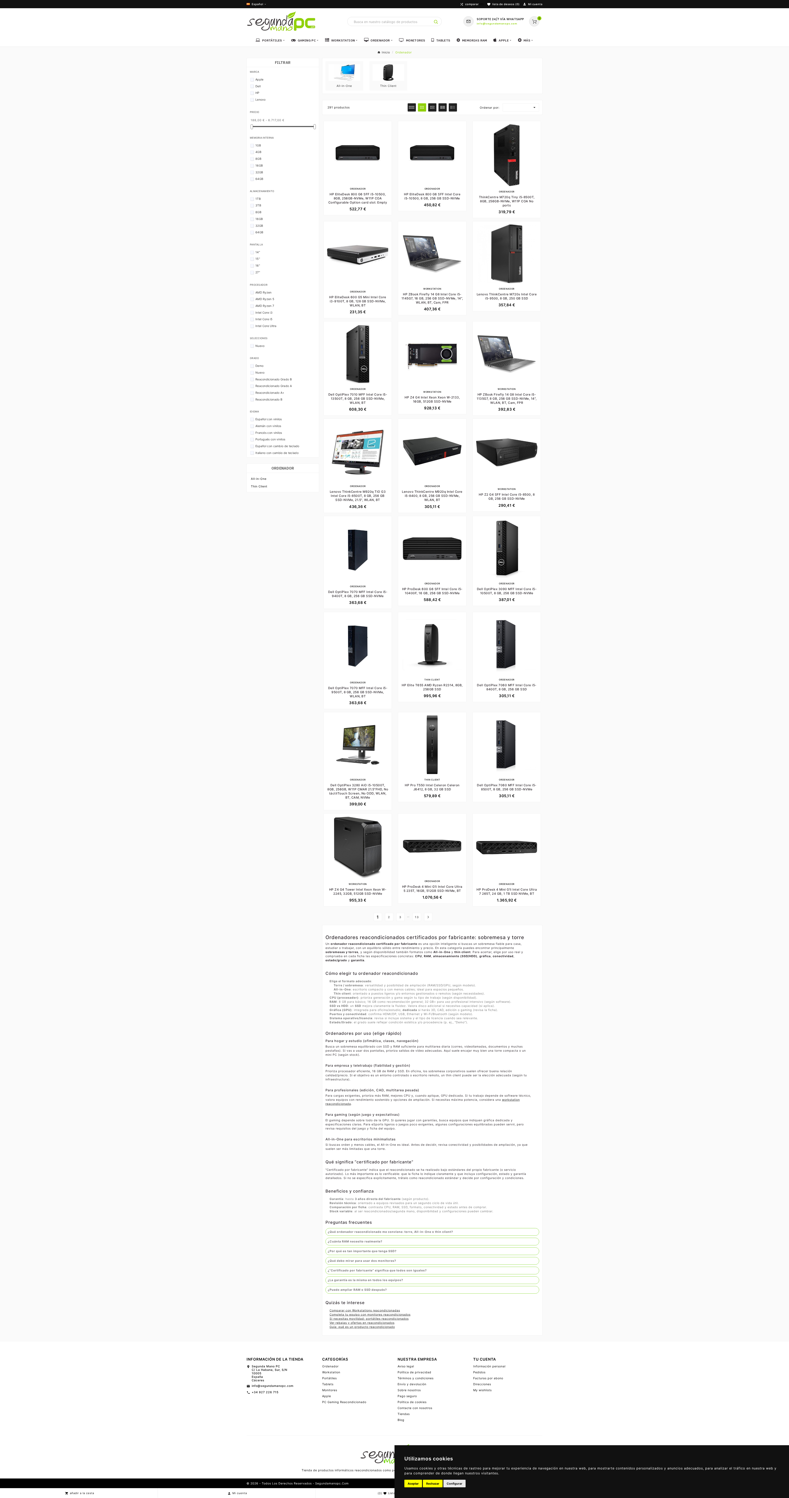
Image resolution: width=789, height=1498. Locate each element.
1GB (258, 145)
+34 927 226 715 (265, 1392)
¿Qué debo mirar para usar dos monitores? (362, 1260)
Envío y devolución (412, 1384)
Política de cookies (412, 1402)
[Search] (436, 22)
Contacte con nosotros (415, 1408)
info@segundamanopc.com (272, 1385)
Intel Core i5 (263, 319)
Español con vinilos (268, 419)
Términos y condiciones (416, 1378)
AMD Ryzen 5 (264, 299)
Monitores (329, 1390)
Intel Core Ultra (266, 326)
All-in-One (258, 478)
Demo (259, 365)
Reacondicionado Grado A (273, 386)
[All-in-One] (344, 72)
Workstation (331, 1372)
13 (417, 917)
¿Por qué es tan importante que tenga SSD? (362, 1251)
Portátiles (329, 1378)
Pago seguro (407, 1396)
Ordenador (282, 468)
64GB (259, 179)
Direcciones (482, 1384)
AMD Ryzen (263, 292)
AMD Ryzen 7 (264, 305)
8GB (258, 158)
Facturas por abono (488, 1378)
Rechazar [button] (432, 1483)
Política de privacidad (414, 1372)
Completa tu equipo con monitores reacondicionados (370, 1314)
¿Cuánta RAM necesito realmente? (355, 1241)
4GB (258, 152)
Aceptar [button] (413, 1483)
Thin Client (259, 486)
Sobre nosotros (409, 1390)
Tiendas (404, 1414)
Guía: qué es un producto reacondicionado (362, 1327)
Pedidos (479, 1372)
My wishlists (482, 1390)
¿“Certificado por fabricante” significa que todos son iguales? (377, 1270)
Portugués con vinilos (270, 439)
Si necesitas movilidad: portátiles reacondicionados (369, 1318)
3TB (258, 205)
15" (257, 258)
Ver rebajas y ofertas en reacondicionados (362, 1322)
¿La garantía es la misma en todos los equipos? (365, 1280)
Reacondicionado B (268, 399)
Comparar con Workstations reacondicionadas (365, 1310)
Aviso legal (406, 1366)
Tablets (327, 1384)
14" (257, 252)
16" (257, 265)
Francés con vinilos (268, 432)
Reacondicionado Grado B (273, 379)
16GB (259, 165)
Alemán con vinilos (268, 426)
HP (257, 92)
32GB (259, 172)
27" (257, 272)
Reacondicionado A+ (269, 392)
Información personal (489, 1366)
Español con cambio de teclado (277, 446)
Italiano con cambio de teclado (277, 453)
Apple (259, 79)
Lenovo (260, 99)
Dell (258, 86)
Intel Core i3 (263, 312)
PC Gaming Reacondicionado (344, 1402)
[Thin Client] (388, 72)
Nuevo (260, 346)
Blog (401, 1420)
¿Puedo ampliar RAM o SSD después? (357, 1289)
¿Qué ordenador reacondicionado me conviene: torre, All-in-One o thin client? (390, 1231)
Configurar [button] (454, 1483)
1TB (258, 198)
